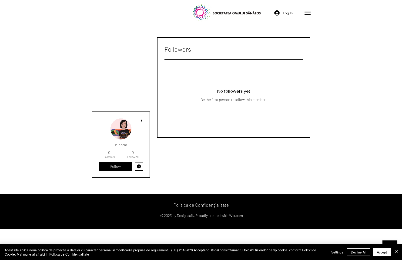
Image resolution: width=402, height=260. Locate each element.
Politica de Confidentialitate (69, 254)
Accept (382, 252)
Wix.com (236, 215)
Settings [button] (337, 252)
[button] (308, 12)
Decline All (358, 252)
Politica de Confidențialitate (201, 205)
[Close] (396, 252)
